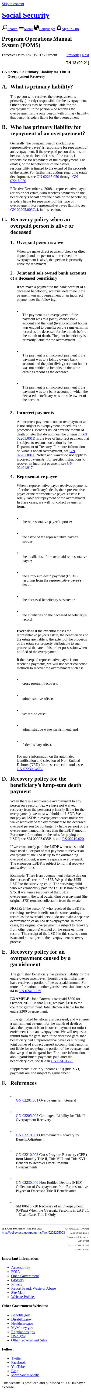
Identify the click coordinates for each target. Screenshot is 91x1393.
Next (85, 55)
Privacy (16, 1284)
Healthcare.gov (22, 1323)
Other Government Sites (29, 1340)
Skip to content (13, 4)
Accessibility (20, 1267)
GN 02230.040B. (30, 769)
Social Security (25, 15)
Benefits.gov (20, 1315)
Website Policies (23, 1297)
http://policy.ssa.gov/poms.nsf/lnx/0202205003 (33, 1232)
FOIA (15, 1272)
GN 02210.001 (27, 1135)
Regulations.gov (23, 1332)
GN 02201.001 (27, 1100)
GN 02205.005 (27, 1116)
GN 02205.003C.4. (24, 210)
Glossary (17, 1280)
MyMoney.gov (22, 1328)
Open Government (25, 1276)
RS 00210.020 (73, 839)
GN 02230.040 (27, 1182)
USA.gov (18, 1336)
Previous (72, 55)
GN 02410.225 (30, 991)
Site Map (17, 1293)
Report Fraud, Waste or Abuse (33, 1288)
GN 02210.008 (27, 1155)
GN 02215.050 (48, 177)
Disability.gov (21, 1319)
